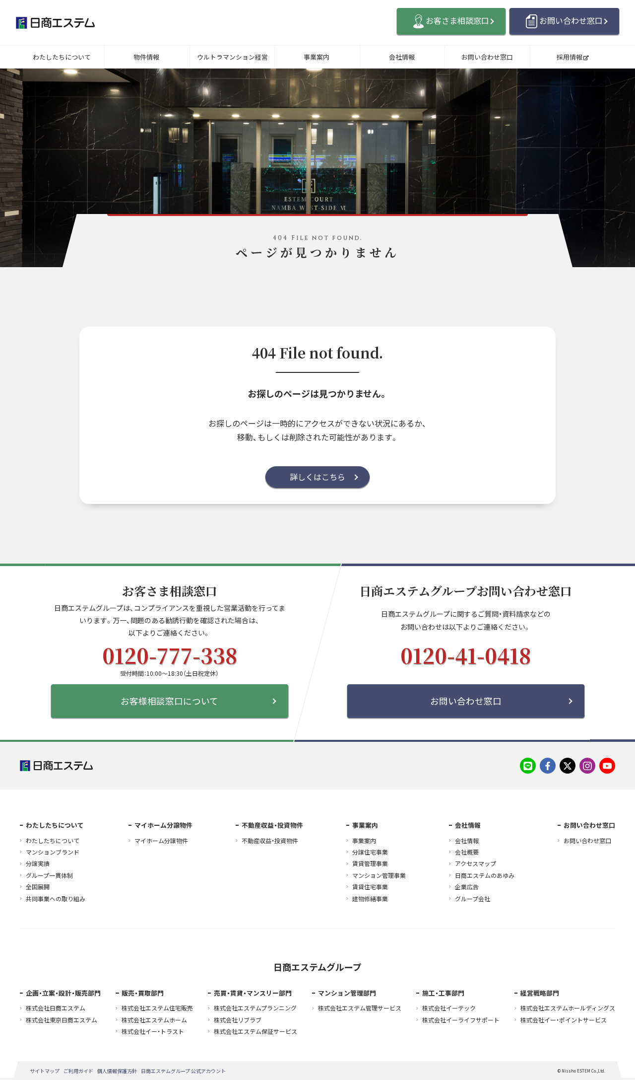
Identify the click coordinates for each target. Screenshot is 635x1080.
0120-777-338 (169, 655)
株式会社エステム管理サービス (359, 1008)
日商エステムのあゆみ (484, 875)
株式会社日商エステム (55, 1008)
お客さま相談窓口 (457, 20)
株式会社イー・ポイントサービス (563, 1019)
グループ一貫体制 (49, 875)
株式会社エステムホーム (154, 1019)
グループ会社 (472, 898)
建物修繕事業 (370, 898)
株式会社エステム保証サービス (255, 1031)
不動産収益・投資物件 (270, 840)
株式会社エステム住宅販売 (157, 1008)
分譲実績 (38, 863)
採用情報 (569, 57)
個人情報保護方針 (117, 1071)
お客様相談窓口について (169, 701)
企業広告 (467, 886)
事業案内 (316, 57)
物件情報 (146, 57)
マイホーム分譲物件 (161, 840)
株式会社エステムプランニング (255, 1008)
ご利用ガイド (78, 1071)
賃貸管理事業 (370, 863)
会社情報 (402, 57)
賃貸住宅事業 (370, 886)
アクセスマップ (475, 863)
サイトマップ (45, 1071)
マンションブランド (52, 852)
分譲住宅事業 (370, 852)
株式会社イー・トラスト (153, 1031)
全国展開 (38, 886)
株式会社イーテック (449, 1008)
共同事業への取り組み (55, 898)
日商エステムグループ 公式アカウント (183, 1071)
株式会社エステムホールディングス (567, 1008)
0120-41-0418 (465, 655)
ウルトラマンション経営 (232, 57)
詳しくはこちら (317, 477)
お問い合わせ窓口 (571, 20)
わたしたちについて (62, 57)
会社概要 (467, 852)
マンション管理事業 (379, 875)
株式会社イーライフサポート (461, 1019)
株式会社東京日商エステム (61, 1019)
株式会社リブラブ (237, 1019)
